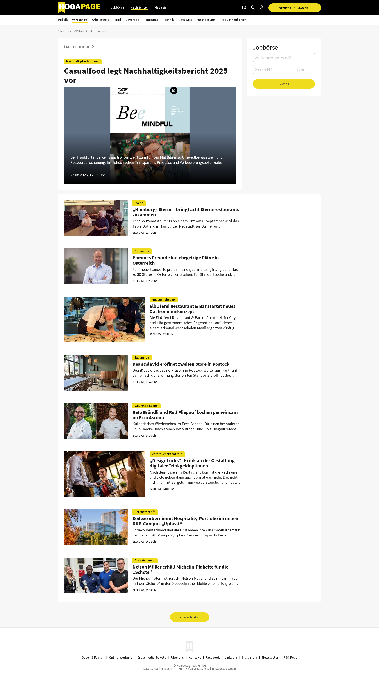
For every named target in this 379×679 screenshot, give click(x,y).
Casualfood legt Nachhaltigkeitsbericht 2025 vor (146, 75)
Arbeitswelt (100, 20)
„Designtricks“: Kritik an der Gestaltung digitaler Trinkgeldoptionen (192, 463)
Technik (168, 20)
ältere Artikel (189, 617)
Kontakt (195, 657)
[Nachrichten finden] (253, 7)
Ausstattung (206, 20)
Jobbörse (117, 7)
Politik (63, 20)
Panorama (151, 20)
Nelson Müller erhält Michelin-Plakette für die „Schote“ (180, 569)
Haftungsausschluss (197, 668)
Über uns (177, 657)
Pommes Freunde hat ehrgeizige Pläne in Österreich (175, 260)
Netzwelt (185, 20)
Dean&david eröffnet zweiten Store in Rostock (180, 364)
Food (117, 20)
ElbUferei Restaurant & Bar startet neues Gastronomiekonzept (193, 308)
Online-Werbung (120, 657)
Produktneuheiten (232, 20)
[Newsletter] (244, 7)
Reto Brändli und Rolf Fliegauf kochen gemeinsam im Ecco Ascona (185, 415)
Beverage (132, 20)
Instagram (249, 657)
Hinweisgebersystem (224, 668)
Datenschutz (150, 668)
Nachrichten (139, 7)
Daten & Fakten (93, 657)
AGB (180, 668)
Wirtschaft (80, 20)
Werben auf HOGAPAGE (294, 8)
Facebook (213, 657)
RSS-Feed (290, 657)
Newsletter (270, 657)
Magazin (160, 7)
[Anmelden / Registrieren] (261, 7)
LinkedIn (231, 657)
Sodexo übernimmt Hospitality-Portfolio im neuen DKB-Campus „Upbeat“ (185, 521)
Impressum (167, 668)
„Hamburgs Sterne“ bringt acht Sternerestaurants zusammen (185, 212)
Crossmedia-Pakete (151, 657)
